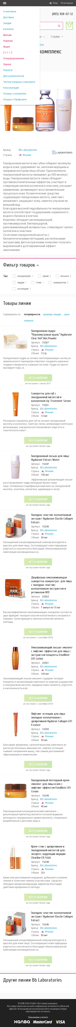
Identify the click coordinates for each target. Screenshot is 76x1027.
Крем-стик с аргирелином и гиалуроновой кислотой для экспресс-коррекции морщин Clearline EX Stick (48, 852)
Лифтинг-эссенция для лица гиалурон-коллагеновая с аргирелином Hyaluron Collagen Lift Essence (51, 719)
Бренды (7, 35)
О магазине (9, 11)
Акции (6, 46)
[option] (38, 110)
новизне (28, 320)
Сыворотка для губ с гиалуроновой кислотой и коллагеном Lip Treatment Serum (51, 397)
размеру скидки (52, 314)
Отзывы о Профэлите (15, 99)
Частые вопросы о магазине (19, 82)
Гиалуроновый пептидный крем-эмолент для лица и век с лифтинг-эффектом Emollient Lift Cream (51, 785)
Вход (55, 3)
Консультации (11, 87)
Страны (55, 36)
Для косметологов (13, 76)
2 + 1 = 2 (7, 52)
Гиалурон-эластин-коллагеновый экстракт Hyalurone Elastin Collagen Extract (52, 518)
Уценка (7, 64)
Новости (7, 70)
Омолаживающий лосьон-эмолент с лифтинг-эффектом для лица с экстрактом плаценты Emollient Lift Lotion (52, 653)
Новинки (8, 41)
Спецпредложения (13, 58)
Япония (27, 155)
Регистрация (67, 3)
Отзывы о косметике (14, 93)
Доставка (8, 17)
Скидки (7, 23)
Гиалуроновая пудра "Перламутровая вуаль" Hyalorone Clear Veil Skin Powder (51, 334)
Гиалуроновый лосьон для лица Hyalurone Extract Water (50, 457)
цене (67, 314)
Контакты (8, 29)
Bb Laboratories (28, 149)
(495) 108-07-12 (62, 14)
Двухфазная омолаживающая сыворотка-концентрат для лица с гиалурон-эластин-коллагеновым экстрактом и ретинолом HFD (51, 585)
